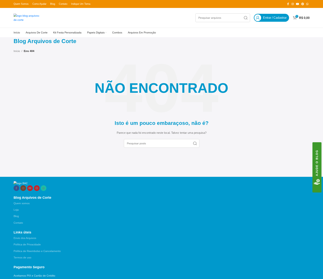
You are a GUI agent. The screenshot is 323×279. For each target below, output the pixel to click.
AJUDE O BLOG (316, 163)
